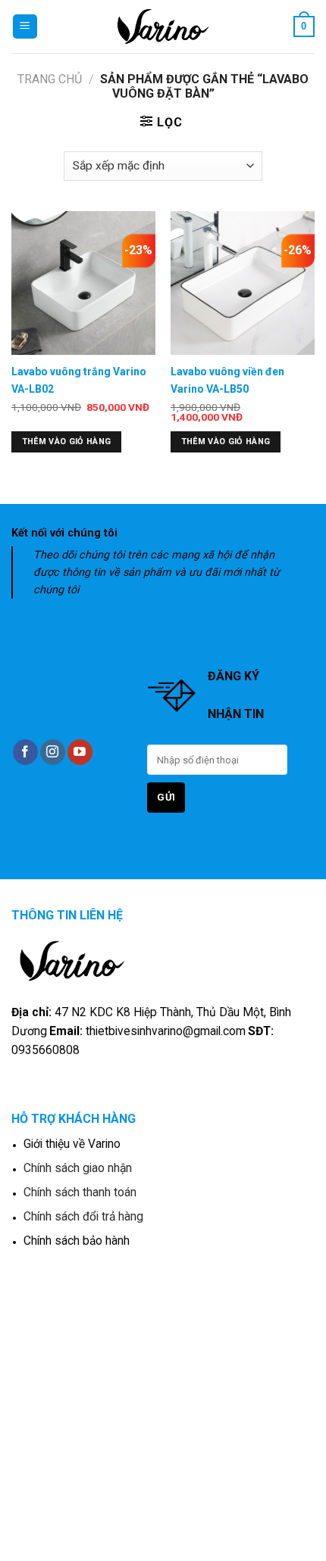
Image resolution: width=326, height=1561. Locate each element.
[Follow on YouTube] (79, 752)
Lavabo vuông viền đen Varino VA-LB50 (227, 379)
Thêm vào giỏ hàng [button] (66, 441)
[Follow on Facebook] (25, 752)
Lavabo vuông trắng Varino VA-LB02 (78, 379)
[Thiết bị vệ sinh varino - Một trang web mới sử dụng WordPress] (163, 26)
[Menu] (25, 26)
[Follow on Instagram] (52, 752)
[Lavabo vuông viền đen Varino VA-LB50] (243, 283)
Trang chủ (49, 79)
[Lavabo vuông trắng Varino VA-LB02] (83, 283)
